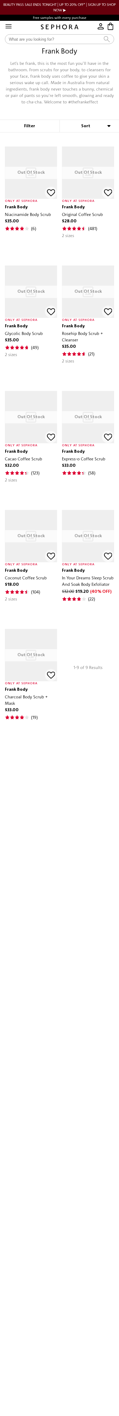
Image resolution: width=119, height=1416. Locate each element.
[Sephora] (59, 26)
